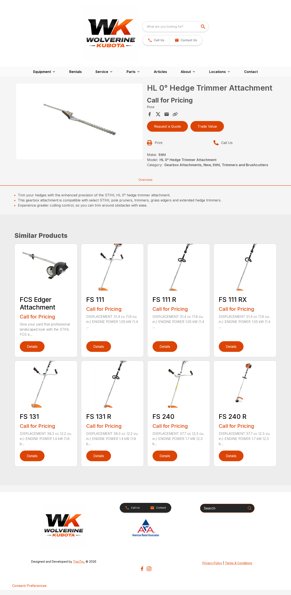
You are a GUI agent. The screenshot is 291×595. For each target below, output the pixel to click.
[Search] (249, 508)
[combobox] (176, 26)
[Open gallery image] (79, 121)
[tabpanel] (79, 122)
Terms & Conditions (238, 563)
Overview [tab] (145, 179)
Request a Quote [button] (167, 126)
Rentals (75, 72)
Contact (251, 72)
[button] (156, 40)
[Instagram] (149, 568)
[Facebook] (142, 568)
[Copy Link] (175, 114)
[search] (203, 26)
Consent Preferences (29, 586)
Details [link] (32, 346)
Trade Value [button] (207, 126)
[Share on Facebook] (149, 114)
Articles (160, 72)
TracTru (78, 561)
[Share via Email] (166, 114)
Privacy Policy (212, 563)
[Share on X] (158, 114)
